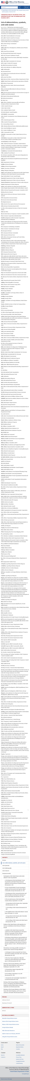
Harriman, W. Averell (7, 1003)
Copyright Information (20, 1061)
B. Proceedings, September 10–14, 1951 (13, 974)
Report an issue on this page (6, 1079)
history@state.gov (25, 1073)
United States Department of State (19, 1071)
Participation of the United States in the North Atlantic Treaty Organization (14, 877)
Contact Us (3, 1057)
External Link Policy (19, 1059)
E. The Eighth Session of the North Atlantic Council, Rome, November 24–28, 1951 (16, 912)
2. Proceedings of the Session (16, 908)
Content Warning (19, 1063)
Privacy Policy (18, 1057)
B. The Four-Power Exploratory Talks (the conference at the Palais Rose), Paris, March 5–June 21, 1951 (15, 959)
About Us (2, 1055)
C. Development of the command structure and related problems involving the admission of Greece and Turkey (15, 895)
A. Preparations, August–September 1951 (14, 970)
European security (6, 873)
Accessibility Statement (20, 1055)
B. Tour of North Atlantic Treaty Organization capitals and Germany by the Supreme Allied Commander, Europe (15, 889)
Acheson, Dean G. (6, 1000)
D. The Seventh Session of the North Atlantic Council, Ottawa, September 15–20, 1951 (15, 900)
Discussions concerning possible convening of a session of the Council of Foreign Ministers (15, 948)
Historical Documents (20, 1045)
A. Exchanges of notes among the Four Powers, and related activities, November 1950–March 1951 (16, 954)
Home (2, 1045)
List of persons (5, 865)
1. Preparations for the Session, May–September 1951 (17, 904)
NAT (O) (4, 1010)
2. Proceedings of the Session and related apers (16, 921)
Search (2, 1047)
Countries (18, 1049)
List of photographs (6, 868)
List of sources (5, 870)
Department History (19, 1047)
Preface (4, 860)
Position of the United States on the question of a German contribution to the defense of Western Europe (15, 926)
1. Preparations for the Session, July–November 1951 (16, 916)
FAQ (2, 1049)
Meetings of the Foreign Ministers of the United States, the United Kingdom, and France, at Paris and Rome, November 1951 (15, 991)
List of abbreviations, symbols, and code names (13, 863)
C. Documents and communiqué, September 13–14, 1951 (16, 978)
